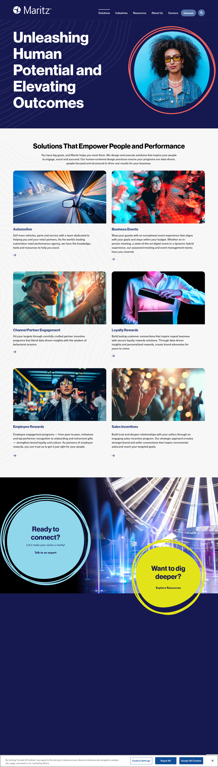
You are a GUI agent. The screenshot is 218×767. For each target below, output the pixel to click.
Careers (173, 13)
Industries (121, 13)
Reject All (166, 760)
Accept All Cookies (191, 760)
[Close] (212, 760)
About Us (157, 13)
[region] (109, 761)
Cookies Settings (141, 760)
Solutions (104, 13)
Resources (139, 13)
